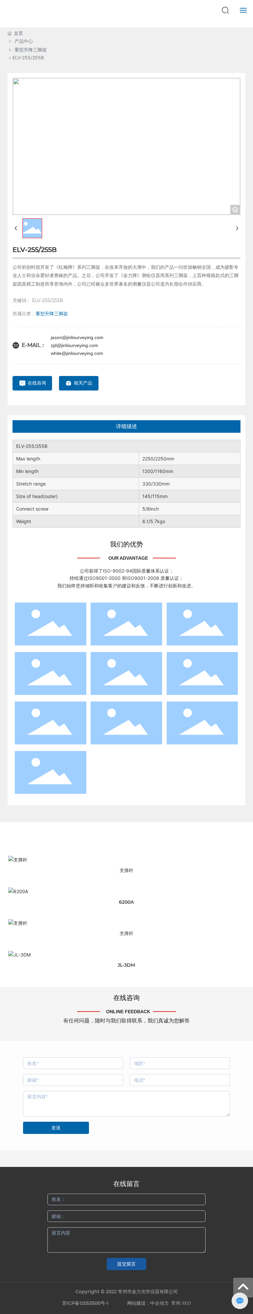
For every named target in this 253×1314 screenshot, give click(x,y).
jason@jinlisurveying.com (77, 337)
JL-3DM (126, 965)
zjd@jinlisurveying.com (74, 345)
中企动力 (159, 1303)
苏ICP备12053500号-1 (85, 1303)
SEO (186, 1303)
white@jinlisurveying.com (77, 353)
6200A (126, 902)
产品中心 (23, 41)
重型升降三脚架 (30, 49)
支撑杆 (126, 870)
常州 (176, 1303)
